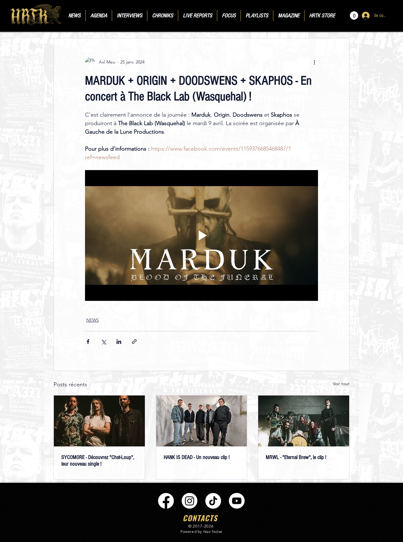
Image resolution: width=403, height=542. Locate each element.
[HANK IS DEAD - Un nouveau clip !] (201, 420)
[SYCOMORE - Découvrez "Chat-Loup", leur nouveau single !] (99, 420)
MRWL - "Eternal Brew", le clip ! (296, 457)
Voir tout (341, 383)
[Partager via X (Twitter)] (103, 342)
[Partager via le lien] (134, 342)
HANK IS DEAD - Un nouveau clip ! (197, 457)
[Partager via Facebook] (88, 342)
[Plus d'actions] (314, 62)
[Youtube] (237, 501)
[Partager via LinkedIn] (119, 342)
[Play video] (201, 235)
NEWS (92, 320)
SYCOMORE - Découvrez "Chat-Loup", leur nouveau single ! (97, 460)
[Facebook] (166, 501)
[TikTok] (213, 501)
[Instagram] (189, 501)
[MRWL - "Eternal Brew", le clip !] (303, 420)
